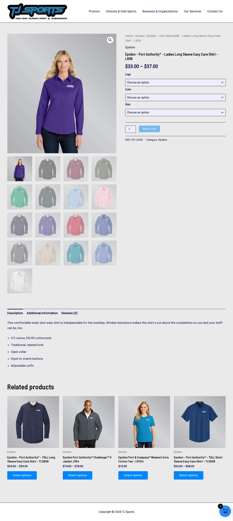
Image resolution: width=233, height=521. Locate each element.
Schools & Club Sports (121, 11)
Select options (22, 475)
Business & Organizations (160, 11)
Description (15, 313)
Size (127, 104)
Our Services (192, 11)
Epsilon (140, 36)
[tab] (15, 313)
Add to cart (149, 129)
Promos (94, 11)
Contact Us (215, 11)
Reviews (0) (70, 313)
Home (129, 36)
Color (128, 89)
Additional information (42, 313)
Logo (128, 74)
